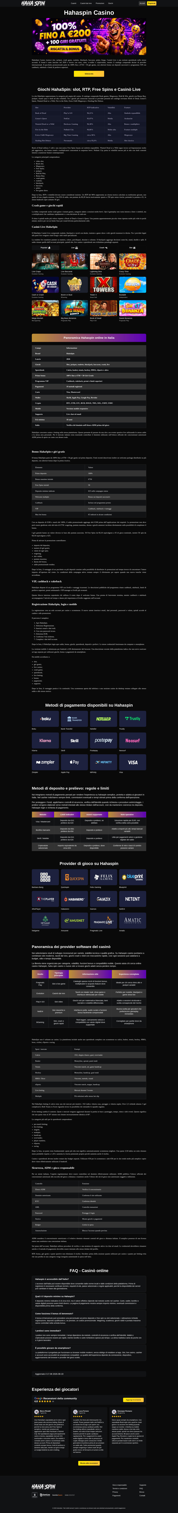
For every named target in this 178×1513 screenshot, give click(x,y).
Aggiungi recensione (133, 1400)
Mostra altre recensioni (89, 1463)
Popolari (44, 248)
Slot (130, 248)
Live (73, 248)
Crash (102, 248)
